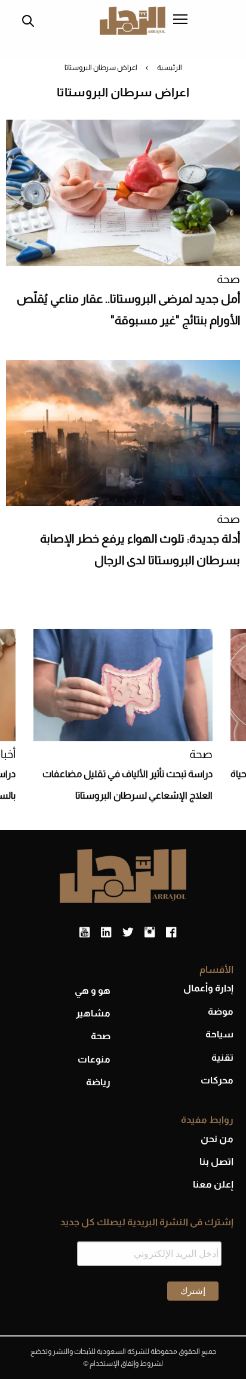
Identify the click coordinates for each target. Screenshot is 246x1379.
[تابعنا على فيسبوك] (171, 932)
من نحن (217, 1139)
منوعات (94, 1059)
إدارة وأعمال (208, 988)
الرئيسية (169, 67)
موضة (220, 1011)
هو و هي (92, 990)
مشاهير (93, 1013)
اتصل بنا (216, 1161)
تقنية (222, 1057)
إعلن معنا (213, 1184)
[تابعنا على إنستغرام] (149, 932)
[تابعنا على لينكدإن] (106, 932)
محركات (217, 1080)
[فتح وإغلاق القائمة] (180, 20)
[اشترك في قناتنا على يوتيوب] (84, 932)
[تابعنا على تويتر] (127, 932)
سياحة (219, 1034)
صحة (228, 279)
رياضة (98, 1082)
